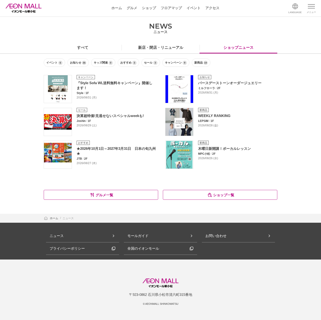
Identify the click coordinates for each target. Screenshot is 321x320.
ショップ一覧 (223, 195)
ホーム (54, 218)
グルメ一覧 (104, 195)
